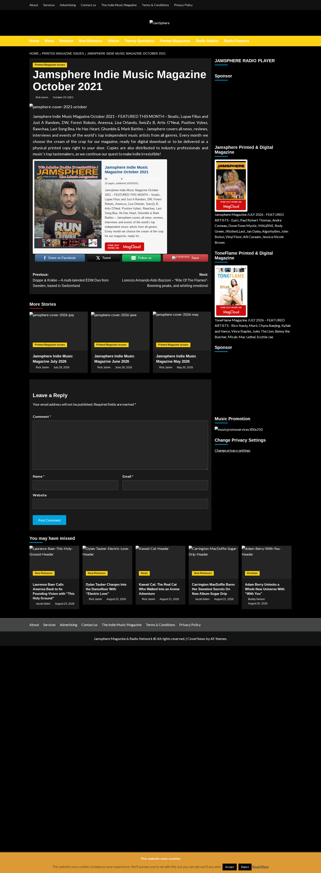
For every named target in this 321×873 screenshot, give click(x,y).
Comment (42, 416)
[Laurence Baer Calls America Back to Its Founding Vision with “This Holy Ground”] (54, 562)
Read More (260, 867)
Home (34, 41)
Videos (113, 41)
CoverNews (196, 638)
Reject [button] (245, 867)
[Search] (289, 41)
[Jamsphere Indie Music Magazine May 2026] (182, 331)
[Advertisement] (242, 110)
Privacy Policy (183, 5)
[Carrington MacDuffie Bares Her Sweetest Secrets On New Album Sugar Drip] (213, 562)
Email (128, 476)
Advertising (68, 5)
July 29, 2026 (61, 367)
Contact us (88, 5)
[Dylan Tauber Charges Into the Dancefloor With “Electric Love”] (107, 562)
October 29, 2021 (63, 97)
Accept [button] (229, 867)
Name (39, 476)
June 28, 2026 (123, 367)
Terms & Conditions (155, 5)
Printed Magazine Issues (50, 64)
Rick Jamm (42, 97)
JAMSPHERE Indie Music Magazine (142, 178)
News (49, 41)
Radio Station (207, 41)
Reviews (66, 41)
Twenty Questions (139, 41)
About (33, 5)
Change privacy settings (232, 450)
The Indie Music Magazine (119, 5)
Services (49, 5)
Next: (165, 280)
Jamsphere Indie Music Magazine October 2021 (126, 169)
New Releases (90, 41)
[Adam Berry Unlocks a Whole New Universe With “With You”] (267, 562)
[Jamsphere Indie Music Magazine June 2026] (120, 331)
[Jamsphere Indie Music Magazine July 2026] (58, 331)
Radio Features (236, 41)
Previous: (71, 280)
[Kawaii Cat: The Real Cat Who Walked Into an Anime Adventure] (160, 562)
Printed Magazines (175, 41)
